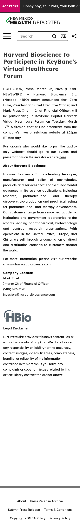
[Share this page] (74, 36)
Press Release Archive (46, 501)
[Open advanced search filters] (63, 36)
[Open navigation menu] (7, 36)
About (21, 501)
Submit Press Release (24, 510)
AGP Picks (10, 6)
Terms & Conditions (58, 510)
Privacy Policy (59, 518)
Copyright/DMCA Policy (27, 518)
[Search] (54, 36)
